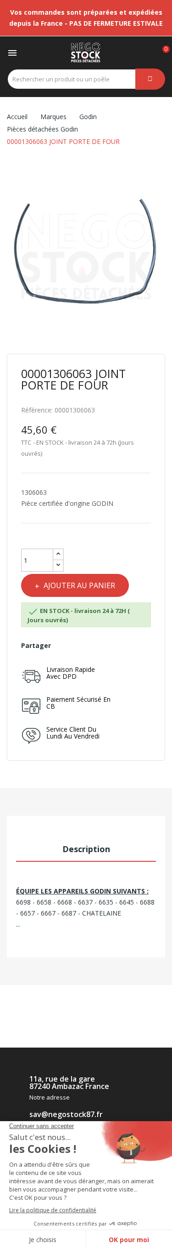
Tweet (77, 646)
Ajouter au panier (79, 585)
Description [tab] (86, 848)
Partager (62, 646)
